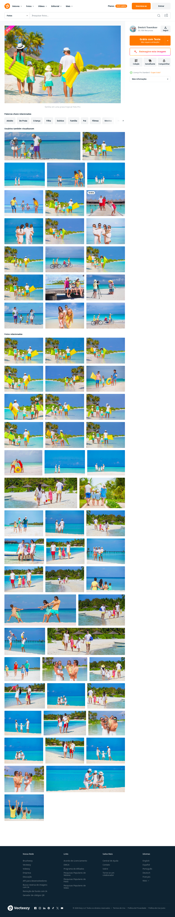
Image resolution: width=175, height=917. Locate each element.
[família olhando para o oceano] (23, 231)
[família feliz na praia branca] (66, 696)
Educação (27, 876)
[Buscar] (158, 15)
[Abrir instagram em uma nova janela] (40, 908)
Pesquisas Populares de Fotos (75, 880)
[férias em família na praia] (24, 807)
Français (146, 876)
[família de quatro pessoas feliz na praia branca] (40, 610)
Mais (68, 6)
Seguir (165, 30)
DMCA (66, 864)
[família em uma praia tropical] (106, 175)
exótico (60, 120)
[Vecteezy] (7, 6)
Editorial (55, 6)
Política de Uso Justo (156, 908)
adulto (10, 120)
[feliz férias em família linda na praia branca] (65, 551)
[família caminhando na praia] (24, 175)
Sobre (105, 868)
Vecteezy (27, 864)
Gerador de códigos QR (33, 895)
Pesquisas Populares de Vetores (75, 873)
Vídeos (41, 6)
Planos (111, 6)
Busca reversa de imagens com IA (35, 885)
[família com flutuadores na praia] (64, 203)
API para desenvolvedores (35, 880)
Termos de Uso (119, 908)
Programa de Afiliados (74, 868)
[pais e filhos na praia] (23, 316)
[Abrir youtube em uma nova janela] (62, 908)
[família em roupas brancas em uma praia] (105, 231)
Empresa (27, 872)
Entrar (161, 6)
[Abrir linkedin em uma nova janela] (44, 908)
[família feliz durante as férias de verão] (64, 579)
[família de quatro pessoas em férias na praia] (105, 259)
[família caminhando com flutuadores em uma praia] (23, 259)
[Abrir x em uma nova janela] (57, 908)
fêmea (95, 120)
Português (147, 868)
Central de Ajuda (110, 860)
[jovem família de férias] (102, 493)
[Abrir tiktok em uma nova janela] (53, 908)
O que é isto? (155, 72)
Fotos (29, 6)
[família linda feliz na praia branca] (23, 462)
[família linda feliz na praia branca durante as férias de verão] (106, 551)
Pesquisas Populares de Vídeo (75, 886)
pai (84, 120)
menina (108, 120)
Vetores (16, 6)
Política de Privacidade (137, 908)
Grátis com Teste (150, 40)
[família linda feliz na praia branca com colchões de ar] (64, 379)
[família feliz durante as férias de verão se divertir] (64, 669)
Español (146, 864)
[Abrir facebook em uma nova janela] (35, 908)
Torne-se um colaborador (108, 873)
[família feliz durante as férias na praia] (24, 641)
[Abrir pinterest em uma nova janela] (49, 908)
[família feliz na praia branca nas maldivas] (22, 723)
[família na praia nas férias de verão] (42, 146)
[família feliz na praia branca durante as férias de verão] (106, 696)
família (73, 120)
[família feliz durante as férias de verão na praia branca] (101, 610)
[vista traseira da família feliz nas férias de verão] (40, 493)
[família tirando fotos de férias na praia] (105, 287)
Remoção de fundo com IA (35, 891)
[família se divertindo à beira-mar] (64, 231)
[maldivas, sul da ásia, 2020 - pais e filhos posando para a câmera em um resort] (105, 203)
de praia (23, 120)
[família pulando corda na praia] (23, 203)
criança (36, 120)
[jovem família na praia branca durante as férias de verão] (64, 523)
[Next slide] (120, 120)
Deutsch (146, 872)
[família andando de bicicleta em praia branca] (64, 259)
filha (48, 120)
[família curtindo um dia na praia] (104, 146)
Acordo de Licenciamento (75, 860)
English (146, 860)
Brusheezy (28, 860)
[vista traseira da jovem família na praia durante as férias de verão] (105, 523)
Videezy (26, 868)
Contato (106, 864)
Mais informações (139, 79)
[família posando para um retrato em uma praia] (64, 316)
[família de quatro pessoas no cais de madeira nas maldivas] (64, 287)
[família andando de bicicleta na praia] (105, 316)
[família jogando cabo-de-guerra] (66, 175)
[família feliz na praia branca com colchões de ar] (64, 407)
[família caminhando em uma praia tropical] (23, 287)
